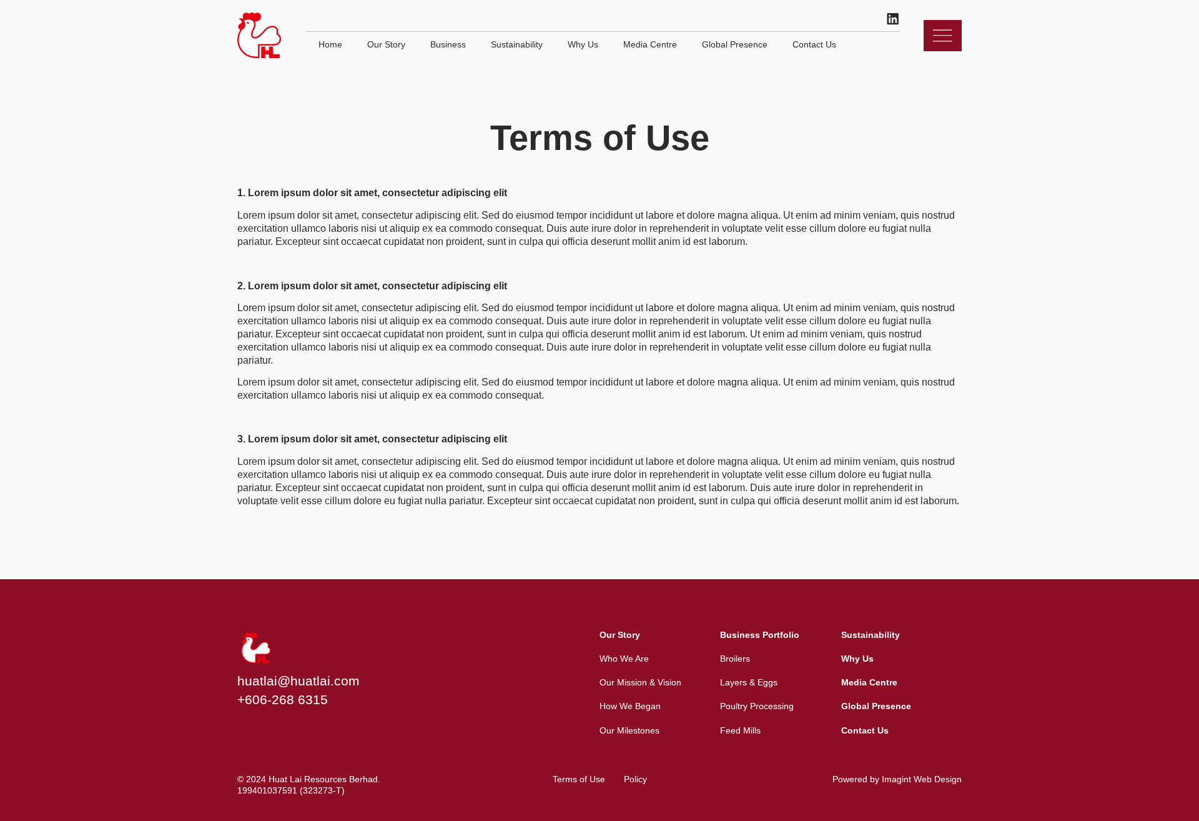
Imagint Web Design (922, 779)
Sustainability (517, 44)
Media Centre (650, 44)
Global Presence (734, 44)
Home (330, 44)
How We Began (630, 706)
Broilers (735, 659)
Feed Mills (740, 730)
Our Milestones (629, 730)
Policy (635, 779)
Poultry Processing (757, 706)
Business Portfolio (759, 635)
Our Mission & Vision (640, 682)
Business (448, 44)
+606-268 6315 (282, 699)
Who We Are (624, 659)
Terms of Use (579, 779)
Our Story (386, 44)
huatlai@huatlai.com (298, 681)
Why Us (583, 44)
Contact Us (814, 44)
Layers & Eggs (748, 682)
